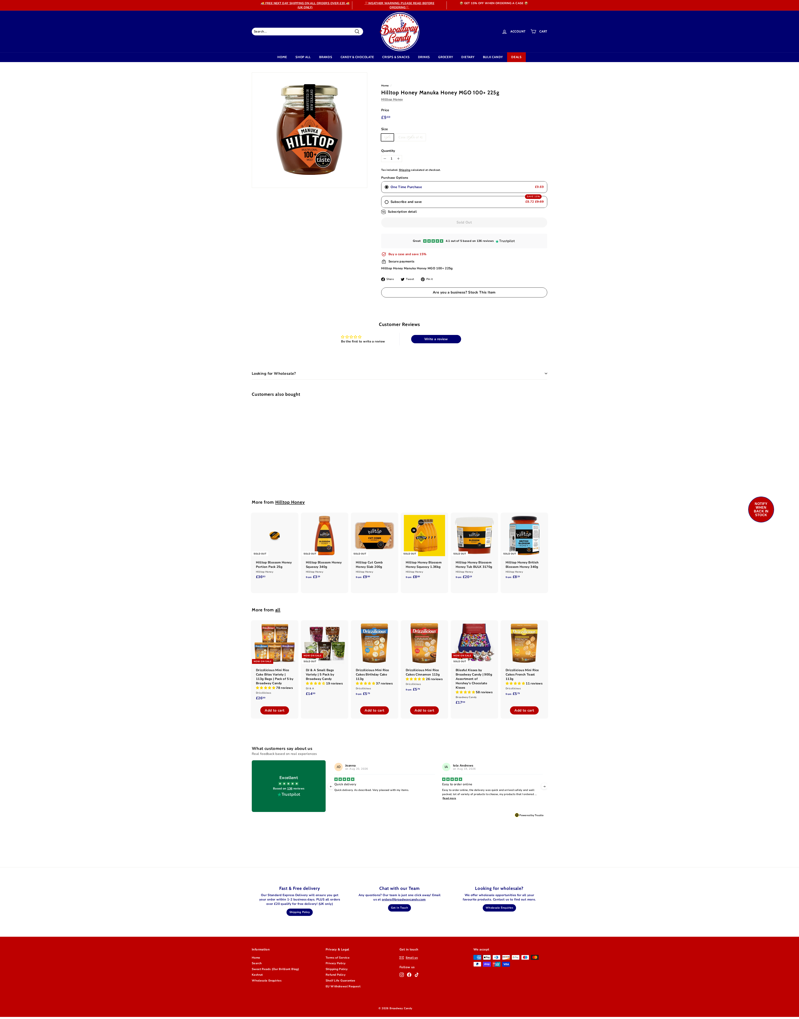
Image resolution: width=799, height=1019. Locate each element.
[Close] (457, 459)
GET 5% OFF (399, 548)
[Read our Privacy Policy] (452, 533)
